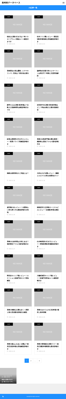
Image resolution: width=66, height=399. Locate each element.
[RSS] (3, 396)
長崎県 (8, 16)
